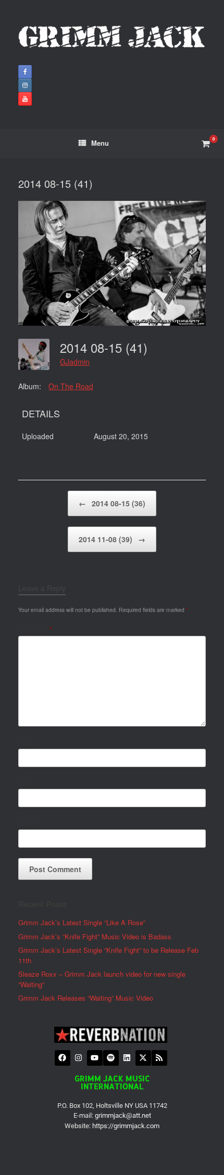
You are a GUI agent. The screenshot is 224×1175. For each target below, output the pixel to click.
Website (30, 822)
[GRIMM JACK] (112, 36)
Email (26, 782)
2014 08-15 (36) (112, 503)
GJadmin (75, 361)
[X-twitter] (143, 1058)
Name (27, 742)
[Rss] (159, 1058)
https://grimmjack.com (125, 1126)
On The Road (70, 386)
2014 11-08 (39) (112, 539)
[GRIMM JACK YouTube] (25, 99)
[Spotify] (111, 1058)
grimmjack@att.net (123, 1115)
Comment (35, 629)
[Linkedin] (127, 1058)
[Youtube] (95, 1058)
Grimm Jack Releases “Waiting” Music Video (85, 998)
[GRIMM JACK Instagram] (25, 85)
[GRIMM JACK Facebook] (25, 72)
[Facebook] (62, 1058)
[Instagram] (78, 1058)
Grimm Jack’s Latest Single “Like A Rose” (81, 922)
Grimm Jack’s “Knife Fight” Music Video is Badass (94, 936)
